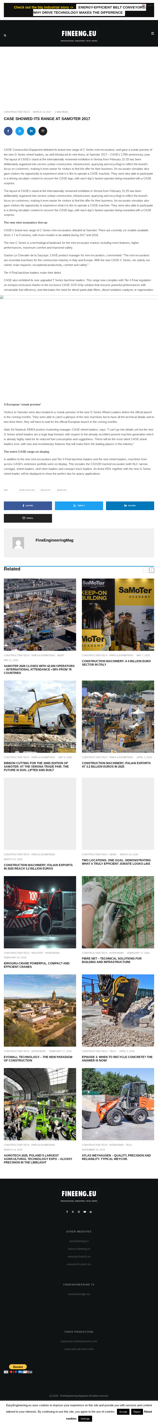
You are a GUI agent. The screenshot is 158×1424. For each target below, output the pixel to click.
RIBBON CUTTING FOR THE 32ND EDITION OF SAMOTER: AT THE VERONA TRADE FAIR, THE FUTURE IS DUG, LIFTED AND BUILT (36, 766)
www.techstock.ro (79, 1256)
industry (46, 490)
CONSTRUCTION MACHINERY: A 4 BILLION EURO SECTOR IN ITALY (116, 662)
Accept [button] (123, 1411)
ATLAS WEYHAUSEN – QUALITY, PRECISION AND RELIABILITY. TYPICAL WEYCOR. (116, 1157)
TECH (112, 1051)
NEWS (60, 655)
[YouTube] (85, 1212)
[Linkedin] (91, 1212)
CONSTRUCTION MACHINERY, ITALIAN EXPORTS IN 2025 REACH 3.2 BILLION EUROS (38, 866)
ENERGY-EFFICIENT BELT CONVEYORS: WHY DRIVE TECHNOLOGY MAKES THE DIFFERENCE (89, 9)
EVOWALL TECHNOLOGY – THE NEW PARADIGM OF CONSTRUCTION (38, 1058)
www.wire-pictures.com (79, 1349)
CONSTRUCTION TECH (16, 112)
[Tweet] (19, 131)
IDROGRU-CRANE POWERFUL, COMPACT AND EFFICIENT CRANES (37, 965)
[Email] (43, 131)
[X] (73, 1212)
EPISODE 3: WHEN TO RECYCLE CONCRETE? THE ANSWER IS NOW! (117, 1058)
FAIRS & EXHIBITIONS (43, 655)
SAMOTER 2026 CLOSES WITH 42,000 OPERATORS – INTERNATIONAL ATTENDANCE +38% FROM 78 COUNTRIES (39, 669)
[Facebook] (67, 1212)
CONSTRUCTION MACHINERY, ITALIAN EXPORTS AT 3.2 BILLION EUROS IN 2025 (116, 764)
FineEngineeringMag (54, 540)
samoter (62, 490)
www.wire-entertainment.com (79, 1341)
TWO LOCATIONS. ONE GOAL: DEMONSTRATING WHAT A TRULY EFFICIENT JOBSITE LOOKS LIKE (116, 862)
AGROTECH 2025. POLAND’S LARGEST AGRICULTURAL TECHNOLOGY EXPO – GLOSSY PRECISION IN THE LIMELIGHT (38, 1159)
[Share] (8, 131)
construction (27, 490)
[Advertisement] (79, 76)
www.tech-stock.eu (79, 1264)
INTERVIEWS (52, 953)
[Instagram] (79, 1212)
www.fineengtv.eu (79, 1294)
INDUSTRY (37, 953)
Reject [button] (137, 1411)
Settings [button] (85, 1418)
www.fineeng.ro (79, 1241)
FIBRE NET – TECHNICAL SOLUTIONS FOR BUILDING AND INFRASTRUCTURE (112, 960)
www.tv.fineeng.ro (79, 1248)
